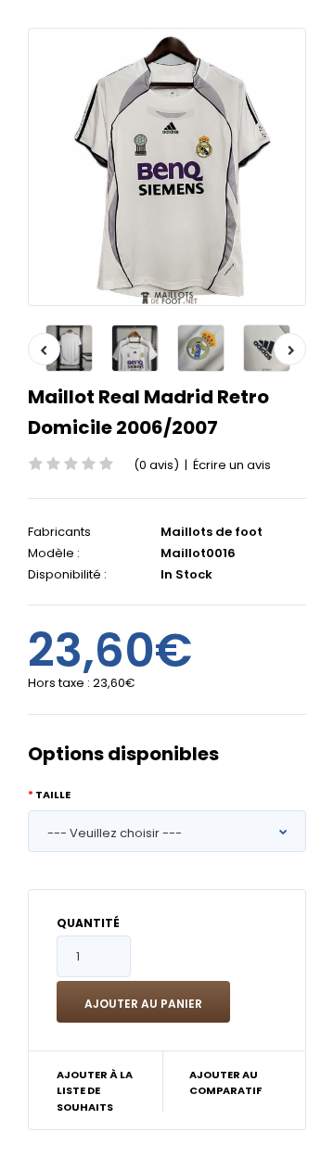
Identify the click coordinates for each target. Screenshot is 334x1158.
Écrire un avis (232, 465)
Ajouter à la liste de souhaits (95, 1090)
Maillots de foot (212, 532)
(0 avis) (156, 465)
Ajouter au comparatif (225, 1083)
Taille (53, 794)
